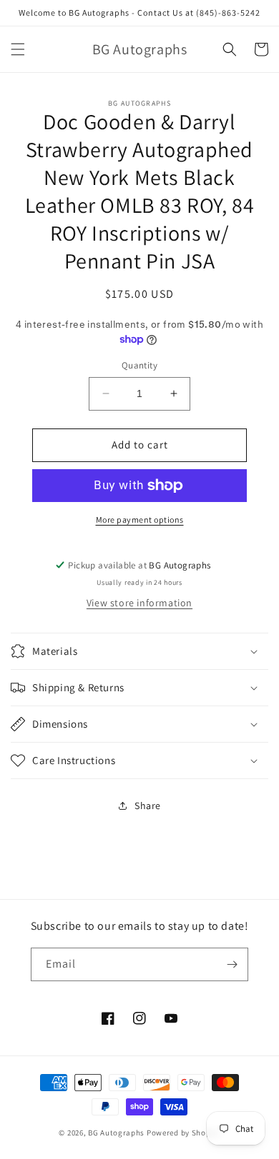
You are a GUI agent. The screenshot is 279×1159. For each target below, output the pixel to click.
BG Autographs (116, 1133)
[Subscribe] (232, 964)
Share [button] (147, 805)
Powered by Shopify (183, 1133)
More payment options (140, 519)
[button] (18, 49)
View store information (139, 602)
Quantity (139, 365)
